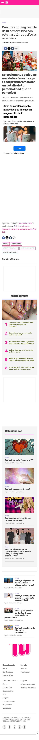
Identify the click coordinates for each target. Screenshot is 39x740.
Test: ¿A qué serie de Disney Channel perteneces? (18, 519)
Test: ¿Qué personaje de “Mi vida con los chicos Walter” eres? (24, 583)
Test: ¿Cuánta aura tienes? (17, 489)
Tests (4, 22)
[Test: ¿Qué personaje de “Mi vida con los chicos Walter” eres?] (8, 580)
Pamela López (20, 463)
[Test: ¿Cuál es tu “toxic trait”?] (19, 447)
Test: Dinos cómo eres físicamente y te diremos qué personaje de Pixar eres (19, 229)
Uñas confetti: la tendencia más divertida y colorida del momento (21, 324)
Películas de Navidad (27, 248)
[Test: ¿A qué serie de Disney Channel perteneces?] (19, 505)
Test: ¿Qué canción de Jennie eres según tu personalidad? (25, 598)
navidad (5, 244)
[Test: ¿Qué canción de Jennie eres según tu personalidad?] (8, 595)
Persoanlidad (16, 244)
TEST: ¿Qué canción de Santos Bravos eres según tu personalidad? (18, 614)
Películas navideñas (9, 252)
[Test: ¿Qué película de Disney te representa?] (8, 627)
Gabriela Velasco (22, 43)
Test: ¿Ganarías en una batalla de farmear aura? (20, 334)
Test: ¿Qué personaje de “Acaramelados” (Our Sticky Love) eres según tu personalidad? (18, 552)
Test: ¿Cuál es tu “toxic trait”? (19, 460)
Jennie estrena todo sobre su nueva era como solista (21, 342)
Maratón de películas (10, 248)
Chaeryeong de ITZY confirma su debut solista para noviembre (21, 368)
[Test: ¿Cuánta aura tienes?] (19, 476)
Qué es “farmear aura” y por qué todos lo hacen (21, 351)
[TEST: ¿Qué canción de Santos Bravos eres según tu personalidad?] (8, 610)
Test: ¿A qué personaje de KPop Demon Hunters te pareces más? (21, 359)
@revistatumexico (25, 223)
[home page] (6, 2)
